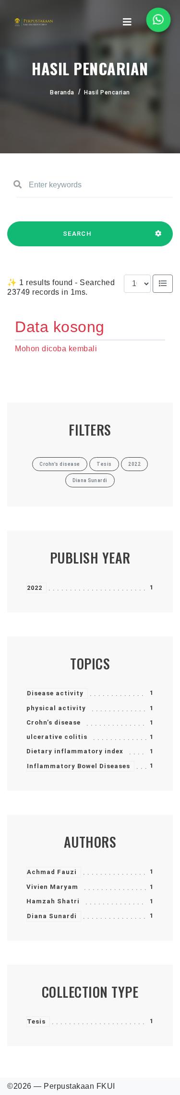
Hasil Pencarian (107, 92)
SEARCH (77, 233)
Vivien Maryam (52, 886)
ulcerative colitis (56, 736)
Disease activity (55, 693)
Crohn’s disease (53, 722)
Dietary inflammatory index (74, 751)
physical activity (56, 708)
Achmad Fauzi (52, 872)
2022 (34, 587)
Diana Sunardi (52, 916)
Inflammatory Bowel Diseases (78, 766)
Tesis (36, 1021)
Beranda (62, 92)
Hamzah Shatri (53, 901)
